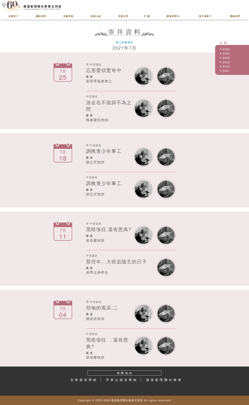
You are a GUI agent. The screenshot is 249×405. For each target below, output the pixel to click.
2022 (226, 66)
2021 (226, 71)
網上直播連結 (124, 42)
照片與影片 (205, 16)
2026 (226, 49)
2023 (226, 62)
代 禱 (147, 16)
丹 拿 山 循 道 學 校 (121, 379)
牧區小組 (96, 16)
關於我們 (41, 16)
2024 (226, 58)
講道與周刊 (173, 16)
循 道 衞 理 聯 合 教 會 (163, 379)
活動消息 (68, 16)
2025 (226, 53)
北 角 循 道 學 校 (83, 379)
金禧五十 (14, 16)
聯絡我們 (235, 16)
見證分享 (123, 16)
